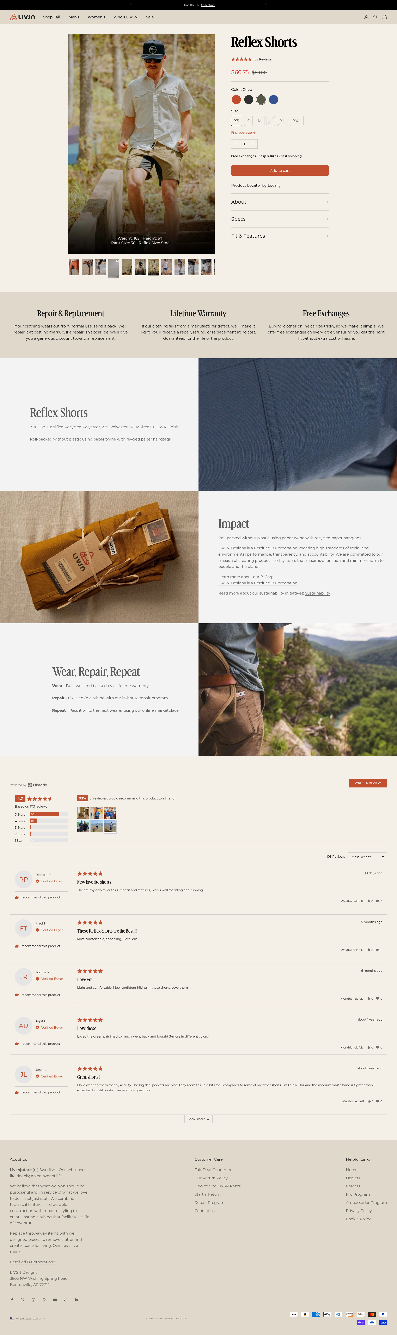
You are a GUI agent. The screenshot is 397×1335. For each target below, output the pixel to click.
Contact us (205, 1210)
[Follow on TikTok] (66, 1300)
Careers (353, 1185)
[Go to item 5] (127, 267)
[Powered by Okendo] (28, 784)
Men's (73, 16)
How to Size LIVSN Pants (218, 1185)
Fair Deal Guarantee (213, 1169)
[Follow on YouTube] (55, 1300)
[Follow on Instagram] (33, 1300)
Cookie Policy (358, 1218)
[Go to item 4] (114, 269)
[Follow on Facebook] (12, 1300)
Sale (150, 16)
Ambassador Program (366, 1202)
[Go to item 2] (87, 267)
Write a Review (368, 783)
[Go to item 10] (193, 267)
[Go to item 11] (206, 267)
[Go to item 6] (140, 267)
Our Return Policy (211, 1177)
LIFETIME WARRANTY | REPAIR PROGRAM (198, 5)
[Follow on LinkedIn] (76, 1300)
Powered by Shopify (175, 1318)
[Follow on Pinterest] (44, 1300)
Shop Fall (51, 16)
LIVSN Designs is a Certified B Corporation (257, 582)
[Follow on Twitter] (23, 1300)
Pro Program (358, 1194)
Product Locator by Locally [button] (256, 185)
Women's (96, 16)
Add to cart (280, 170)
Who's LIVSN (126, 16)
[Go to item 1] (74, 267)
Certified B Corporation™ (33, 1261)
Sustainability (317, 593)
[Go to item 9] (180, 267)
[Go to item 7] (153, 267)
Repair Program (209, 1202)
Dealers (353, 1177)
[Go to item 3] (100, 267)
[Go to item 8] (166, 267)
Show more (196, 1119)
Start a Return (208, 1194)
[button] (251, 59)
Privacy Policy (359, 1210)
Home (352, 1169)
